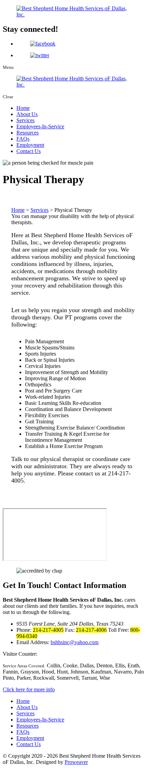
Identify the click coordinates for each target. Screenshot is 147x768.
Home (23, 108)
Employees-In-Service (40, 126)
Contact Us (28, 151)
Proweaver (76, 762)
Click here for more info (29, 689)
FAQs (22, 139)
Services (25, 120)
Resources (27, 133)
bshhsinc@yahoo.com (74, 642)
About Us (27, 114)
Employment (30, 145)
